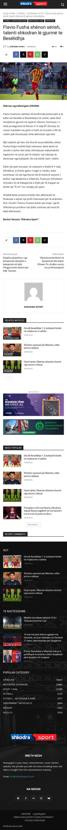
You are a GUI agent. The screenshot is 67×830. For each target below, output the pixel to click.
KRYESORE (50, 21)
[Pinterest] (30, 54)
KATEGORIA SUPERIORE (8, 354)
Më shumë (32, 524)
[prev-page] (5, 378)
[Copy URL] (45, 54)
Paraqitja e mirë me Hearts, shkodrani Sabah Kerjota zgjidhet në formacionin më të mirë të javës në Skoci (43, 511)
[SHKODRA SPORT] (5, 46)
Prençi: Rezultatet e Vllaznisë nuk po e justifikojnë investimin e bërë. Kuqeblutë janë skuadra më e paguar (43, 654)
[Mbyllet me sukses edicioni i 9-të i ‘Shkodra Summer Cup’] (12, 622)
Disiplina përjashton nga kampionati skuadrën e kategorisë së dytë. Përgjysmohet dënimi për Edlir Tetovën (16, 264)
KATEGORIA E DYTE (36, 21)
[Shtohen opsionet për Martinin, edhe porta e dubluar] (12, 350)
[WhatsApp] (37, 54)
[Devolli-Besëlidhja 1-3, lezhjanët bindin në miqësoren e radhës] (12, 333)
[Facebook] (16, 54)
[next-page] (10, 378)
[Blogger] (18, 798)
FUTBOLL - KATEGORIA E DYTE (30, 13)
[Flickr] (33, 798)
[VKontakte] (49, 798)
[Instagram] (41, 798)
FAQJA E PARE (9, 13)
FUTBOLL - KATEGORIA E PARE (11, 337)
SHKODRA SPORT (17, 46)
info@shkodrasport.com (22, 776)
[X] (23, 54)
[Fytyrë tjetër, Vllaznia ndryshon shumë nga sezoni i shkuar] (12, 366)
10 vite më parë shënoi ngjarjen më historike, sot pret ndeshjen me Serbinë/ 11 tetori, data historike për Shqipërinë (43, 637)
